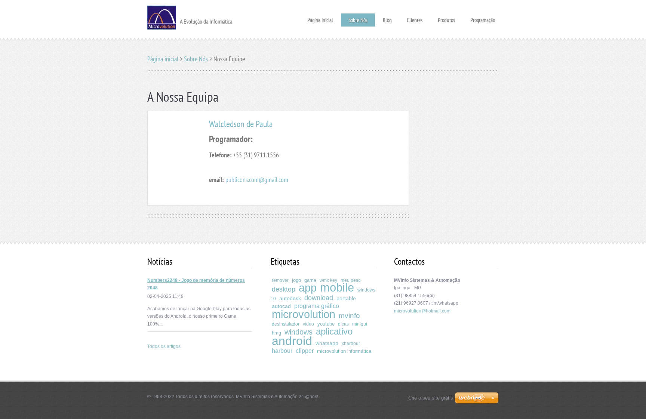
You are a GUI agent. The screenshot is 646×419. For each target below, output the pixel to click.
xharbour (351, 343)
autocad (281, 306)
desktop (283, 289)
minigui (359, 324)
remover (280, 280)
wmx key (328, 280)
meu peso (351, 280)
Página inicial (320, 17)
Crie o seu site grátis (430, 398)
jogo (296, 280)
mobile (337, 287)
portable (346, 298)
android (292, 341)
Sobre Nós (357, 20)
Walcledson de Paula (241, 124)
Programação (482, 17)
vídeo (308, 324)
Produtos (446, 17)
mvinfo (349, 316)
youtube (326, 324)
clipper (305, 351)
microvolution (303, 314)
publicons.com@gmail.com (256, 179)
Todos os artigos (164, 346)
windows (298, 332)
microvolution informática (344, 351)
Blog (387, 17)
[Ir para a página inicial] (161, 17)
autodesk (290, 298)
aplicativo (334, 331)
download (318, 298)
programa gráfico (316, 306)
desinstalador (285, 324)
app (308, 288)
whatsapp (327, 343)
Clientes (414, 17)
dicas (343, 324)
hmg (276, 333)
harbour (282, 351)
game (310, 280)
